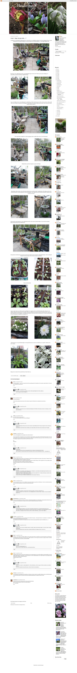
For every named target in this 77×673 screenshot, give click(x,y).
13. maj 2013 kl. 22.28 (18, 397)
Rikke (14, 535)
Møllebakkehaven (59, 553)
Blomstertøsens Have (59, 297)
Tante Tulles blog (59, 583)
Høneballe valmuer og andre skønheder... (63, 623)
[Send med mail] (20, 375)
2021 (57, 69)
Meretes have (58, 568)
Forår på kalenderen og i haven (63, 321)
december (58, 80)
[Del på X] (22, 375)
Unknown (14, 433)
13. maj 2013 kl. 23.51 (20, 433)
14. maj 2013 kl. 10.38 (19, 516)
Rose (14, 457)
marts (58, 111)
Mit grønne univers (59, 319)
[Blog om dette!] (21, 375)
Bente (14, 381)
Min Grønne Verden (59, 524)
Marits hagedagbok (59, 144)
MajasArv (57, 425)
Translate (62, 52)
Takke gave (62, 192)
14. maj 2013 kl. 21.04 (22, 423)
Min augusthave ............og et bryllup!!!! (63, 412)
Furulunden (58, 395)
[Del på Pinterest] (24, 375)
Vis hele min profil (58, 46)
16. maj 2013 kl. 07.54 (21, 579)
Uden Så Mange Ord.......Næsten (59, 99)
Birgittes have (58, 471)
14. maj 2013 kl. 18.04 (18, 553)
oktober (58, 83)
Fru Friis (14, 516)
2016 (57, 75)
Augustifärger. (63, 152)
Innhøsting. (62, 145)
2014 (57, 78)
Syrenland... (62, 380)
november (58, 82)
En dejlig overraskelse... (63, 648)
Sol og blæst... (63, 631)
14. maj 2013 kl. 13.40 (19, 535)
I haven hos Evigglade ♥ (60, 440)
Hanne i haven (58, 550)
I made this (62, 569)
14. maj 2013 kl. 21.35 (22, 506)
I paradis (62, 441)
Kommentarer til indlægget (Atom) (20, 604)
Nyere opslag (13, 603)
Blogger (42, 665)
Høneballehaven (15, 498)
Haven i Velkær (58, 222)
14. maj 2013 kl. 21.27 (22, 488)
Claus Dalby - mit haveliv (60, 364)
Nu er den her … (63, 365)
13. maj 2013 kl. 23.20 (19, 415)
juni (57, 88)
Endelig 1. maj (63, 298)
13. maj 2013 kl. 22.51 (22, 389)
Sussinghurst (58, 181)
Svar (14, 385)
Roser (62, 283)
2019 (57, 71)
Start (31, 603)
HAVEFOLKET (58, 312)
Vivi (13, 397)
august (58, 86)
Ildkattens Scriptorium (59, 166)
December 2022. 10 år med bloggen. (63, 208)
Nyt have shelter (63, 335)
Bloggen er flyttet (63, 449)
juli (57, 87)
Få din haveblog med (59, 547)
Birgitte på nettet (59, 282)
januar (58, 114)
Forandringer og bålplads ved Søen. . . (63, 555)
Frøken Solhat (58, 509)
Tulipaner (62, 290)
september (58, 84)
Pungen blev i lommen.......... (61, 104)
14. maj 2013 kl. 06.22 (18, 457)
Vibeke (14, 415)
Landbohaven (15, 579)
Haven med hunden (59, 342)
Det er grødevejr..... (60, 103)
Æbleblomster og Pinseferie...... (61, 100)
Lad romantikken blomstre (60, 327)
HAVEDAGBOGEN (59, 304)
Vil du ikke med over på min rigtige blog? (63, 541)
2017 (57, 74)
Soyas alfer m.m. (63, 510)
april (57, 110)
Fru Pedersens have (59, 174)
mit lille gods (58, 410)
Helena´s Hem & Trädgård (60, 159)
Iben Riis (57, 184)
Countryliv (58, 252)
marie (14, 480)
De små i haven (63, 433)
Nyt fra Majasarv (63, 426)
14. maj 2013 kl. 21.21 (22, 468)
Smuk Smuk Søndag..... (60, 107)
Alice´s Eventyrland (59, 357)
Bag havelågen (58, 486)
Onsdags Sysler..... (59, 91)
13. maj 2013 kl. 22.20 (19, 381)
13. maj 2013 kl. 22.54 (22, 406)
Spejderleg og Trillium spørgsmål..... (60, 94)
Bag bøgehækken (59, 493)
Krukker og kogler (63, 275)
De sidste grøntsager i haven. (62, 374)
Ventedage (62, 268)
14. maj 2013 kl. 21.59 (22, 562)
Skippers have (58, 478)
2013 (57, 79)
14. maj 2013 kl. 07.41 (19, 480)
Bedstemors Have (59, 206)
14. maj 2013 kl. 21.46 (22, 525)
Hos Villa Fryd (58, 191)
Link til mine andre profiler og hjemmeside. (63, 176)
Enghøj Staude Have (59, 334)
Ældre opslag (49, 603)
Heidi (17, 389)
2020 (57, 70)
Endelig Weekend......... (60, 108)
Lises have (58, 237)
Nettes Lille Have (59, 349)
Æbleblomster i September (63, 639)
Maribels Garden (59, 151)
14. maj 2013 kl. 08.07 (22, 498)
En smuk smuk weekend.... (61, 92)
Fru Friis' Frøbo (58, 379)
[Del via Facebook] (23, 375)
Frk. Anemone (58, 199)
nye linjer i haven (63, 305)
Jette (14, 553)
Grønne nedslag (58, 267)
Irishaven (57, 463)
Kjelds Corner (58, 372)
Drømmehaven (58, 539)
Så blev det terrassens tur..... (61, 97)
